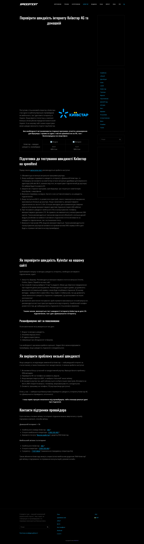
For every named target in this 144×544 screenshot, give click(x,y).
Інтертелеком (76, 4)
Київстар (85, 4)
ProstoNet (103, 115)
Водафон (94, 4)
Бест (101, 108)
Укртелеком (57, 4)
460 (48, 430)
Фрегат (108, 4)
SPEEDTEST (76, 540)
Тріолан (66, 4)
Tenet (102, 128)
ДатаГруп (103, 79)
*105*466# (36, 451)
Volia (101, 4)
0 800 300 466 (44, 448)
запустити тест (36, 170)
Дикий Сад (103, 102)
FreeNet (102, 124)
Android (59, 530)
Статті (59, 534)
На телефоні (61, 527)
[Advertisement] (54, 32)
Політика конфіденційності (29, 533)
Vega (114, 4)
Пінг (58, 514)
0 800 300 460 (53, 432)
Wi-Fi (58, 524)
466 (42, 446)
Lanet (102, 86)
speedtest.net (61, 517)
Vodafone (103, 73)
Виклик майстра (43, 435)
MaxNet (102, 111)
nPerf (59, 521)
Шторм (102, 105)
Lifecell (102, 76)
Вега (101, 121)
